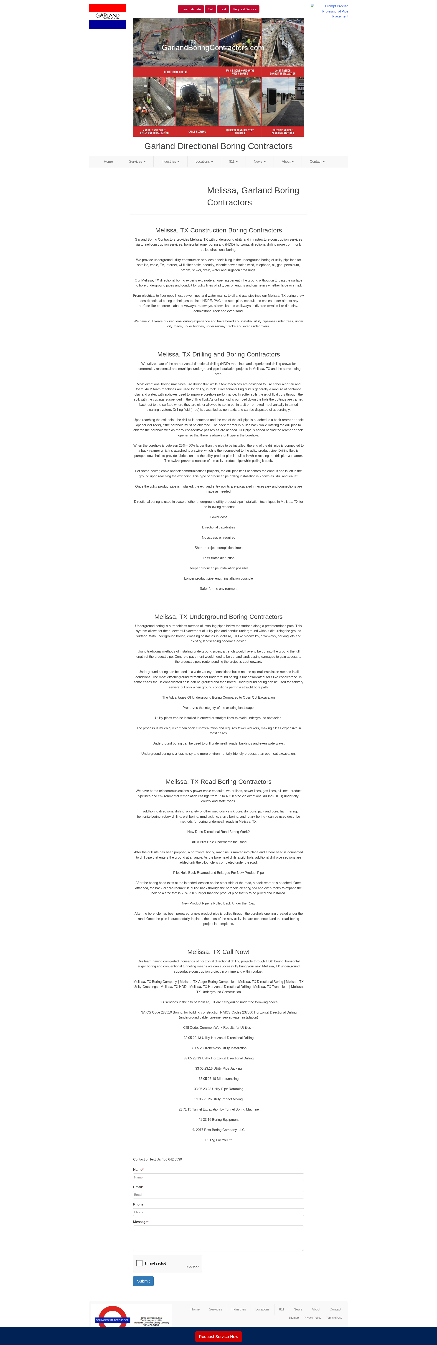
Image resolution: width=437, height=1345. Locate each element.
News (258, 161)
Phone (138, 1204)
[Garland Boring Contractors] (131, 1320)
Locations (203, 161)
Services (136, 161)
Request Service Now (218, 1336)
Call (210, 9)
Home (108, 161)
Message (141, 1222)
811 (232, 161)
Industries (169, 161)
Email (138, 1187)
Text (223, 9)
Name (138, 1169)
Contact (316, 161)
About (286, 161)
